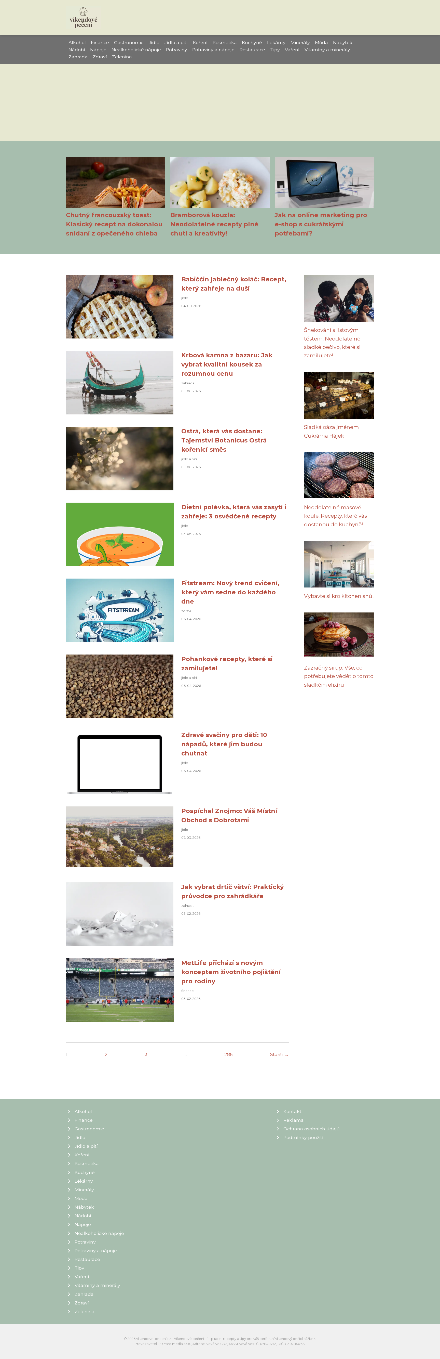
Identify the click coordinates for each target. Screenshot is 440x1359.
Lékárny (276, 42)
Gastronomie (129, 42)
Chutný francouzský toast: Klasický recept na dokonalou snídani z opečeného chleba (114, 224)
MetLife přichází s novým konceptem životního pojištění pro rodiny (231, 972)
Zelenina (122, 56)
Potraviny (176, 49)
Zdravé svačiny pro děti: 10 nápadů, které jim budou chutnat (224, 744)
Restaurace (252, 49)
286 (228, 1054)
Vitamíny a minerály (327, 49)
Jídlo (154, 42)
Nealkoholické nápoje (136, 49)
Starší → (279, 1054)
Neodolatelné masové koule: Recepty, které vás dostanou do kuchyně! (335, 516)
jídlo (184, 298)
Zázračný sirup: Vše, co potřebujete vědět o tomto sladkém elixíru (339, 676)
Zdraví (100, 56)
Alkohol (77, 42)
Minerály (300, 42)
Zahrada (78, 56)
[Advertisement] (220, 102)
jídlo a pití (189, 459)
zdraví (186, 611)
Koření (200, 42)
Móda (321, 42)
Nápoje (98, 49)
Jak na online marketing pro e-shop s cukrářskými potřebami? (321, 224)
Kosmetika (225, 42)
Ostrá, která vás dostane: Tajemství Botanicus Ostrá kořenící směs (224, 440)
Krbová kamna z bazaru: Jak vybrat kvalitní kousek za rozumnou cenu (226, 364)
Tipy (275, 49)
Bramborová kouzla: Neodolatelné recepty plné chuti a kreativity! (214, 224)
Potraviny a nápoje (213, 49)
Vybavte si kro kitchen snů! (339, 596)
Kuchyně (252, 42)
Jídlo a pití (176, 42)
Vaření (292, 49)
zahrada (188, 383)
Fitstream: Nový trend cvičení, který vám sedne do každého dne (230, 592)
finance (187, 991)
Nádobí (76, 49)
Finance (100, 42)
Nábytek (342, 42)
